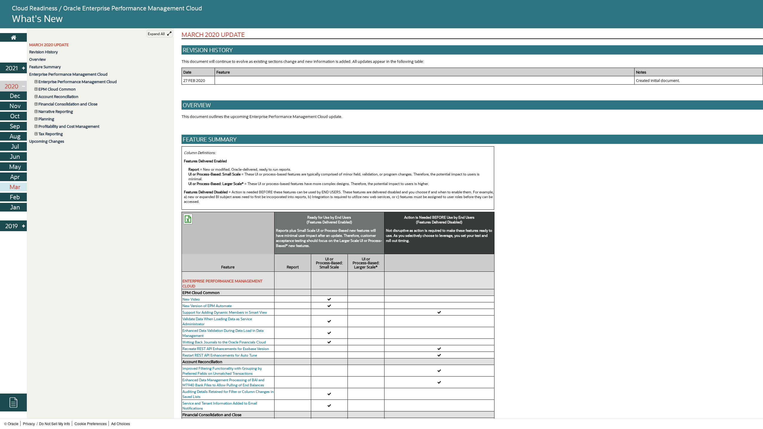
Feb (15, 197)
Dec (15, 96)
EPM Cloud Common (57, 88)
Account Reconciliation (58, 96)
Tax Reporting (50, 133)
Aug (15, 136)
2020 (11, 86)
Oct (15, 116)
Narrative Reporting (55, 111)
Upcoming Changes (46, 141)
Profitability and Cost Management (68, 126)
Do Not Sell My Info (54, 423)
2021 (12, 68)
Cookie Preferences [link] (91, 423)
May (15, 166)
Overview (37, 59)
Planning (46, 118)
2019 (11, 226)
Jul (15, 146)
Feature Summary (45, 66)
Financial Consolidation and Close (67, 103)
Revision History (43, 51)
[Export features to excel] (188, 219)
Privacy (29, 423)
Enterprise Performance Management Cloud (68, 74)
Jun (15, 156)
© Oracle (11, 423)
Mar (15, 187)
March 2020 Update (49, 44)
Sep (15, 126)
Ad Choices (120, 423)
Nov (15, 106)
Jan (15, 207)
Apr (15, 177)
